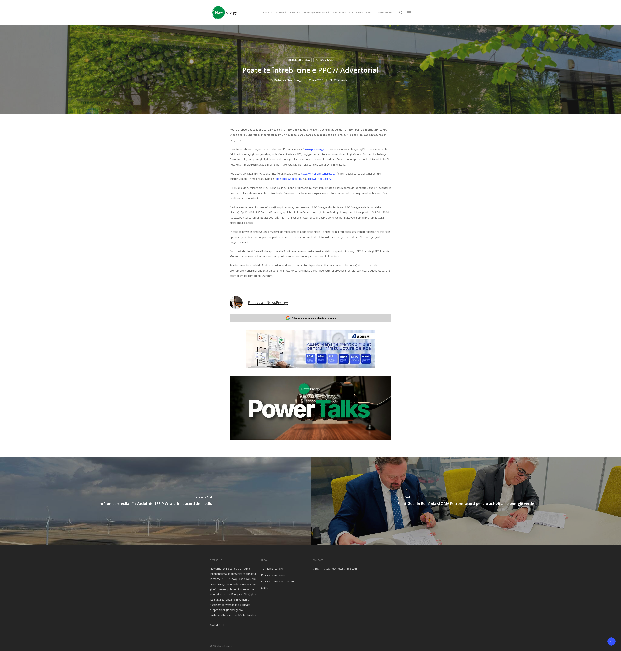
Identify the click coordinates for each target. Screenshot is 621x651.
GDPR (264, 588)
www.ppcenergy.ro (316, 149)
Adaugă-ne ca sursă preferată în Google (314, 318)
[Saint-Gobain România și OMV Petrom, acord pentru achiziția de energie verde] (465, 501)
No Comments (338, 80)
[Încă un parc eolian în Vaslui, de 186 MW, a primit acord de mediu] (155, 501)
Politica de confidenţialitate (277, 581)
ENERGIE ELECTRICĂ (299, 59)
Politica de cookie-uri (273, 575)
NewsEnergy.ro (219, 568)
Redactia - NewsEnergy (288, 80)
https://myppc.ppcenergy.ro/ (318, 173)
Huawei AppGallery (319, 179)
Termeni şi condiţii (272, 568)
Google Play (295, 179)
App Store (281, 179)
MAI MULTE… (218, 625)
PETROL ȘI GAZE (324, 59)
